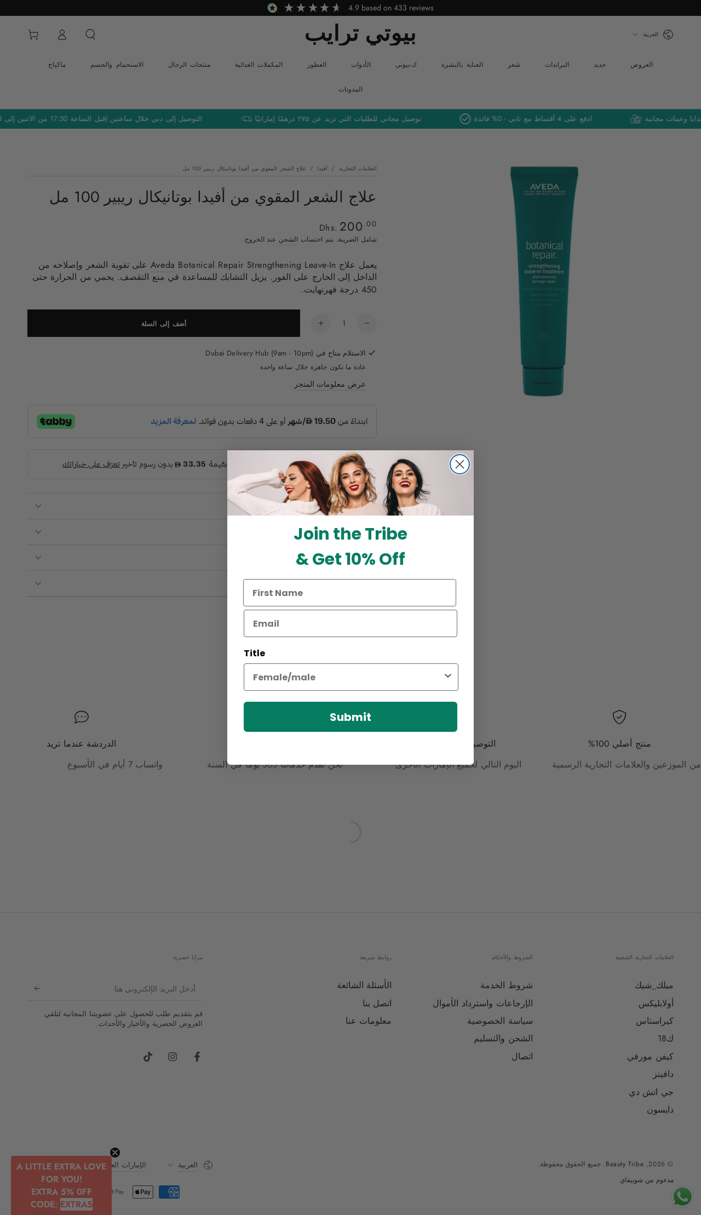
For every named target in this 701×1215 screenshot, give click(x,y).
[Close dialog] (459, 464)
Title (254, 653)
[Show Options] (448, 677)
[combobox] (348, 677)
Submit (350, 717)
